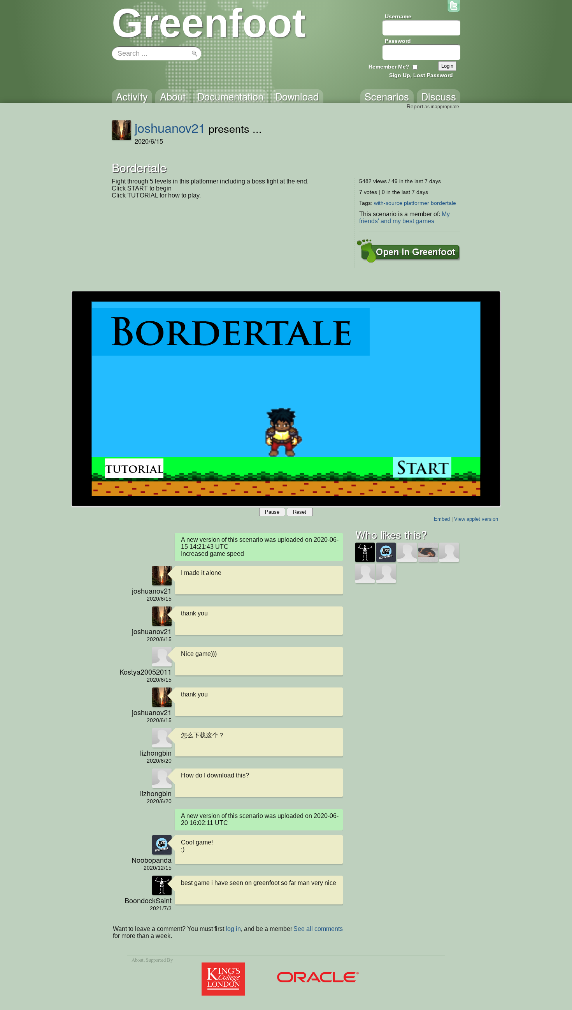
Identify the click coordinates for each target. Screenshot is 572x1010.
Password (398, 41)
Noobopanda (152, 860)
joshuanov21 (170, 127)
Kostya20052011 (145, 671)
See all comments (318, 928)
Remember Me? (388, 66)
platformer (416, 203)
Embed (442, 519)
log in (233, 928)
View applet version (476, 519)
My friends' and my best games (404, 217)
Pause (272, 512)
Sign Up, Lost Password (421, 75)
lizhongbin (156, 752)
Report (415, 106)
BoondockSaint (148, 900)
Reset (299, 512)
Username (398, 16)
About (138, 959)
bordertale (443, 203)
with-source (388, 203)
